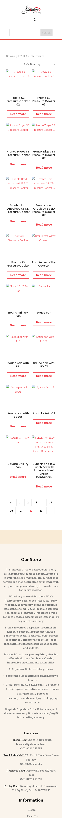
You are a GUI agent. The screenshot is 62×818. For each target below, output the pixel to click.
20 (11, 510)
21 (21, 510)
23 (40, 510)
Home (31, 809)
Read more (18, 114)
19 (50, 502)
